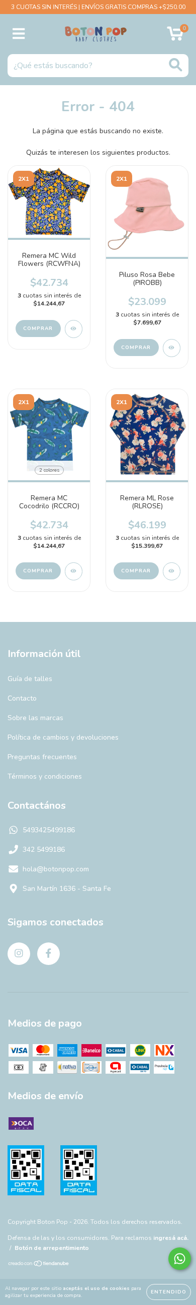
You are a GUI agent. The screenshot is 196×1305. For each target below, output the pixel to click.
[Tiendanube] (39, 1265)
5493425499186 (49, 830)
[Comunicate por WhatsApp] (179, 1258)
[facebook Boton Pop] (48, 953)
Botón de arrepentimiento (52, 1248)
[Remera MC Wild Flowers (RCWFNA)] (73, 329)
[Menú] (19, 34)
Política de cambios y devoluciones (63, 737)
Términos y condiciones (45, 776)
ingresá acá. (170, 1238)
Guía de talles (30, 679)
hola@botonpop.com (56, 869)
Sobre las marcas (35, 718)
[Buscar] (175, 65)
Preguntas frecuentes (42, 757)
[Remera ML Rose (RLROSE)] (171, 571)
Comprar (38, 328)
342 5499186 (44, 849)
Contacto (22, 698)
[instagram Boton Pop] (19, 953)
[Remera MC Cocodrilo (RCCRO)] (73, 571)
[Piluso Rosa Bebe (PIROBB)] (171, 348)
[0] (175, 37)
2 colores (49, 470)
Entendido (168, 1291)
